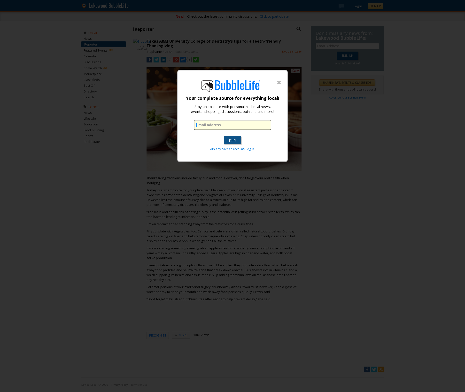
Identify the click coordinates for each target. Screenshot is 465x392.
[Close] (279, 83)
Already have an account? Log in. (232, 149)
